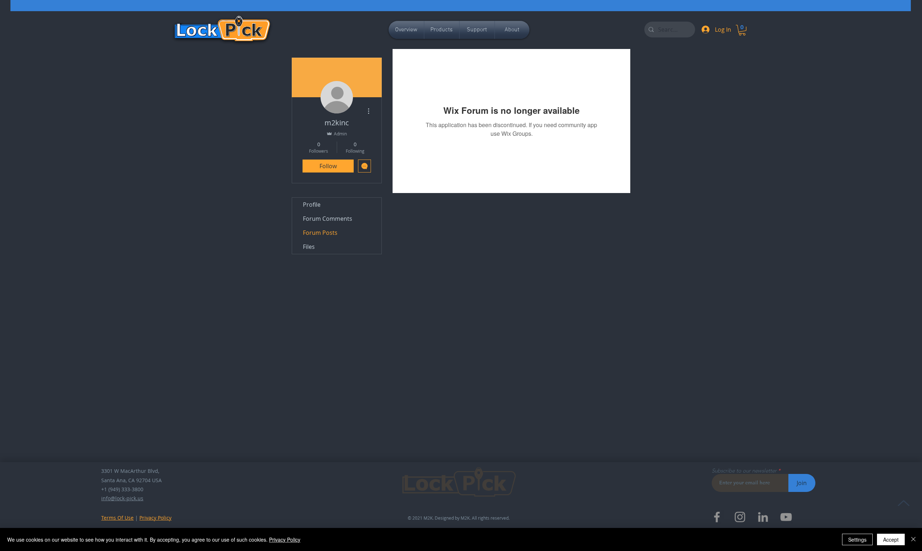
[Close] (913, 539)
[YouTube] (786, 517)
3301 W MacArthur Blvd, (130, 470)
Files (309, 247)
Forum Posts (320, 233)
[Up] (903, 502)
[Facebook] (717, 517)
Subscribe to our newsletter (744, 470)
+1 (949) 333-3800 (122, 489)
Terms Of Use (117, 517)
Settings (857, 539)
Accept (891, 539)
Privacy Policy (155, 517)
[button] (742, 30)
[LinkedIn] (763, 517)
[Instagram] (740, 517)
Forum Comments (327, 219)
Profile (312, 205)
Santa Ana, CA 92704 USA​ (131, 480)
